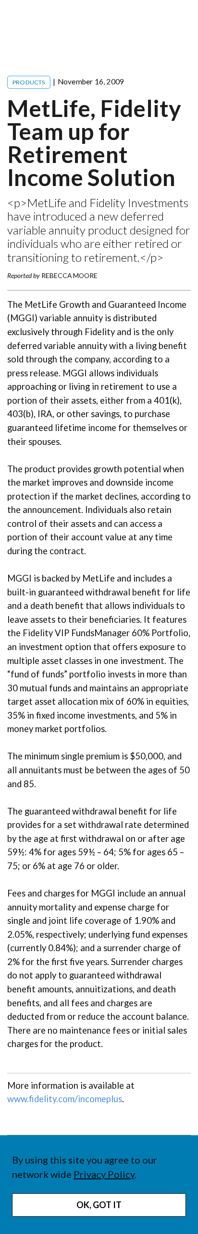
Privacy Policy (104, 1174)
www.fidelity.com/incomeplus (64, 1099)
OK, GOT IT (99, 1204)
